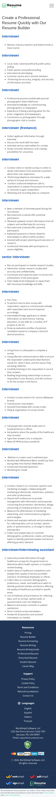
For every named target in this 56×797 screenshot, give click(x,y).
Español (28, 712)
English (28, 708)
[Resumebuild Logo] (40, 783)
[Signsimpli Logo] (15, 784)
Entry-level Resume (28, 657)
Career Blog (28, 666)
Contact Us (28, 695)
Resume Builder (28, 636)
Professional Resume (28, 653)
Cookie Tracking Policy (12, 795)
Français (28, 721)
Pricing (28, 632)
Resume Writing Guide (28, 649)
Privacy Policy (28, 679)
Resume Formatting (28, 641)
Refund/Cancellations (28, 691)
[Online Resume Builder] (11, 5)
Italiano (28, 716)
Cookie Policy (28, 683)
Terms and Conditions (28, 687)
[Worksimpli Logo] (15, 777)
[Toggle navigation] (51, 5)
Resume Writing (28, 645)
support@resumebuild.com (31, 738)
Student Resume (28, 662)
